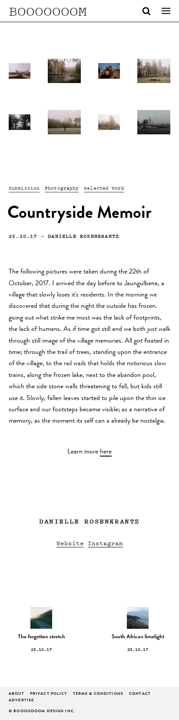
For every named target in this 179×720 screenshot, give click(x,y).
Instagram (105, 543)
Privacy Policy (48, 694)
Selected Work (104, 187)
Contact (140, 694)
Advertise (21, 701)
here (106, 452)
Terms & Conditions (98, 694)
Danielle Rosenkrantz (83, 236)
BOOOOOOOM (48, 11)
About (16, 694)
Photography (62, 187)
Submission (24, 187)
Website (70, 543)
